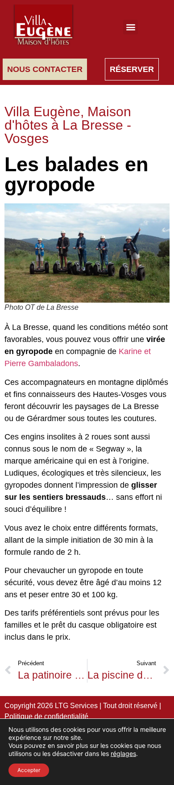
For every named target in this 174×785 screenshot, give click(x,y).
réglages (123, 753)
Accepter (28, 770)
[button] (130, 27)
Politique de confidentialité (46, 716)
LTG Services (76, 705)
